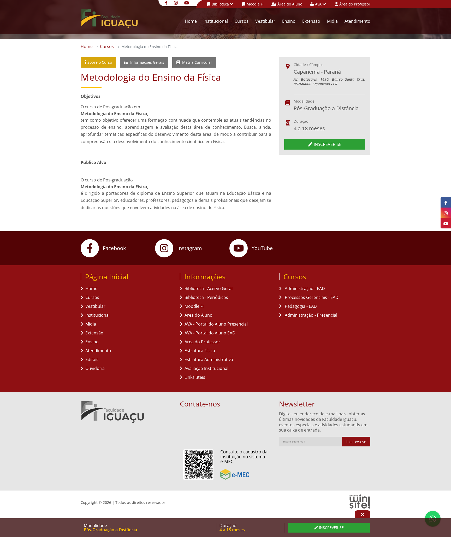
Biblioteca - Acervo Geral (209, 288)
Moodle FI (255, 4)
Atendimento (357, 21)
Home (191, 21)
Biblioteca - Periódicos (206, 297)
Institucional (216, 21)
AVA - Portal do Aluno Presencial (216, 324)
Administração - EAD (304, 288)
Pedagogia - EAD (300, 306)
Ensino (288, 21)
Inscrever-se (327, 144)
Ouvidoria (95, 368)
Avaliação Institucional (206, 368)
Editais (91, 359)
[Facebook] (166, 2)
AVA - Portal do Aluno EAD (210, 333)
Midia (332, 21)
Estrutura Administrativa (209, 359)
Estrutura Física (200, 350)
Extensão (311, 21)
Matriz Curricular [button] (196, 62)
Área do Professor (354, 4)
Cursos (241, 21)
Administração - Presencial (310, 315)
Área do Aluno (289, 4)
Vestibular (265, 21)
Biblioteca (221, 4)
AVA (319, 4)
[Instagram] (176, 2)
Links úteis (195, 377)
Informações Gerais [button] (146, 62)
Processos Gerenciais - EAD (311, 297)
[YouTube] (187, 2)
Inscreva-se (356, 441)
